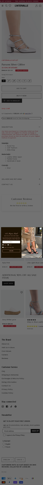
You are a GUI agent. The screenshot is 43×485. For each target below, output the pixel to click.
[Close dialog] (41, 228)
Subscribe (11, 250)
